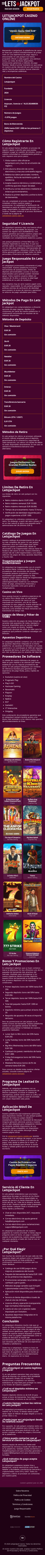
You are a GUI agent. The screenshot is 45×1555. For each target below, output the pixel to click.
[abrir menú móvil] (4, 3)
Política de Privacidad (23, 1495)
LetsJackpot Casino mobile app (20, 1136)
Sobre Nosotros (22, 1491)
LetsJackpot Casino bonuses (13, 1074)
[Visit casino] (22, 35)
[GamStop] (30, 1527)
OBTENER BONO (22, 37)
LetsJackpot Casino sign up (13, 216)
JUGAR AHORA (22, 471)
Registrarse (33, 9)
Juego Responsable (22, 1509)
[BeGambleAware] (30, 1517)
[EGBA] (15, 1527)
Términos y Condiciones (22, 1504)
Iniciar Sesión (12, 9)
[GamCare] (15, 1517)
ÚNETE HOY (22, 1171)
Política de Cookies (22, 1500)
